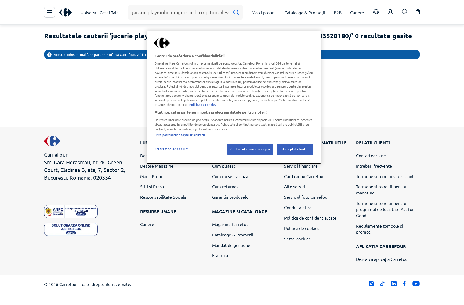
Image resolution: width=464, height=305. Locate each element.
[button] (418, 12)
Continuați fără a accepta (250, 149)
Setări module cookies (172, 148)
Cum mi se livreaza (230, 176)
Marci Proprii (152, 176)
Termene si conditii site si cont (385, 176)
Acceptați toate (294, 149)
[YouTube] (416, 285)
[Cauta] (236, 12)
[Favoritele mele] (404, 12)
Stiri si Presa (152, 186)
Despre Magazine (156, 165)
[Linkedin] (393, 285)
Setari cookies (297, 238)
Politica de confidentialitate (310, 217)
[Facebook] (404, 285)
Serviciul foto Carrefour (306, 196)
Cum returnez (225, 186)
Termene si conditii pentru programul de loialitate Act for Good (385, 209)
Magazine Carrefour (231, 224)
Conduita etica (297, 207)
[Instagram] (371, 285)
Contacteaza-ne (371, 155)
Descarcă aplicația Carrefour (382, 259)
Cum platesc (223, 165)
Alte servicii (295, 186)
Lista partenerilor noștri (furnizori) (180, 135)
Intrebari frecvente (374, 165)
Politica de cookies (301, 228)
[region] (234, 97)
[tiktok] (382, 285)
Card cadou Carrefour (304, 176)
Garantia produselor (231, 196)
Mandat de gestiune (231, 245)
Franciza (220, 255)
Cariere (147, 224)
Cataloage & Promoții (232, 234)
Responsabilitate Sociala (163, 196)
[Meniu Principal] (49, 12)
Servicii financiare (301, 165)
